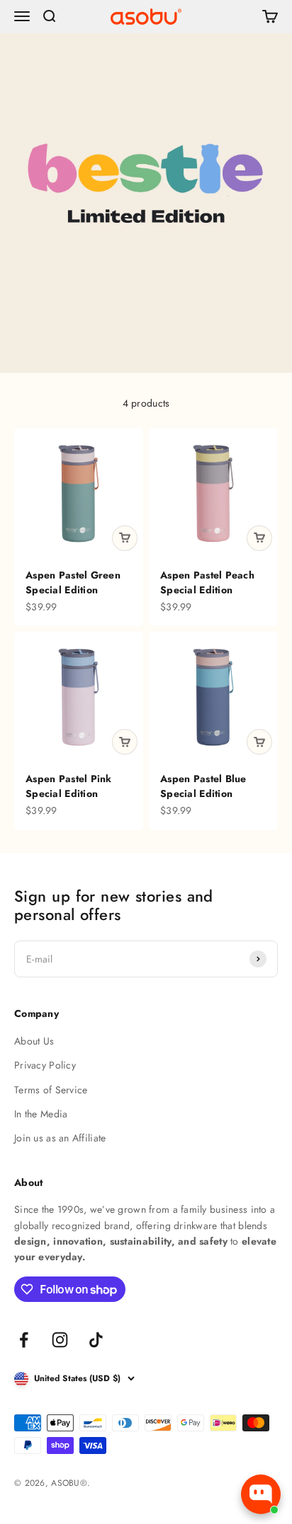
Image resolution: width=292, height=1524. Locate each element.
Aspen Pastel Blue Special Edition (203, 786)
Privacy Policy (45, 1065)
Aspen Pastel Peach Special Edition (207, 582)
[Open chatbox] (261, 1494)
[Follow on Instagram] (59, 1339)
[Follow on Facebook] (23, 1339)
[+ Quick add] (124, 538)
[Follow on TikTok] (96, 1339)
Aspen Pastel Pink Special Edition (69, 786)
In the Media (40, 1114)
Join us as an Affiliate (60, 1138)
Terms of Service (50, 1090)
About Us (34, 1041)
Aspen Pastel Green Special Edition (73, 582)
